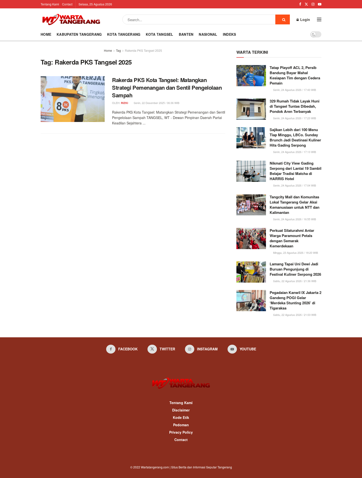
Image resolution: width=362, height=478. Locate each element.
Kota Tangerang (123, 34)
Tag (118, 50)
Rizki (124, 103)
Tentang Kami (50, 4)
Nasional (208, 34)
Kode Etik (181, 417)
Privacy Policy (181, 432)
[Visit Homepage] (71, 19)
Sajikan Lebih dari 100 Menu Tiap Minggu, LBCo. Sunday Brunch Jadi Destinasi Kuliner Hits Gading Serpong (295, 137)
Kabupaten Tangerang (79, 34)
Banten (186, 34)
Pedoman (181, 424)
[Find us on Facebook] (300, 4)
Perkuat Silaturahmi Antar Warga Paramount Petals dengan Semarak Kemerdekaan (292, 238)
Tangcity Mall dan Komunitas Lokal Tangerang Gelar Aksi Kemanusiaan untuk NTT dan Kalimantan (294, 204)
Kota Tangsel (159, 34)
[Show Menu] (319, 19)
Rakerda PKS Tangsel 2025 (143, 50)
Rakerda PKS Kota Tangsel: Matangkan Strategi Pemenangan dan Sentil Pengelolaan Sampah (167, 87)
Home (46, 34)
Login (304, 19)
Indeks (229, 34)
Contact (67, 4)
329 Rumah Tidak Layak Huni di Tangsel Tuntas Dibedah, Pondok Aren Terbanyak (294, 106)
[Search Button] (282, 19)
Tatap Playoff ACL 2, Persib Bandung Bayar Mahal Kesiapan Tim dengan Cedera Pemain (295, 75)
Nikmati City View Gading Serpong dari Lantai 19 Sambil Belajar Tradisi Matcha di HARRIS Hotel (295, 170)
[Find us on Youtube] (319, 4)
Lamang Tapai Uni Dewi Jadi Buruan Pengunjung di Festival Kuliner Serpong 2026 (295, 269)
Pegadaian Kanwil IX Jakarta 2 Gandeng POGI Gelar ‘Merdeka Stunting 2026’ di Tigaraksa (295, 300)
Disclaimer (181, 410)
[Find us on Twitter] (306, 4)
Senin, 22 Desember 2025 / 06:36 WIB (156, 103)
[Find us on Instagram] (313, 4)
